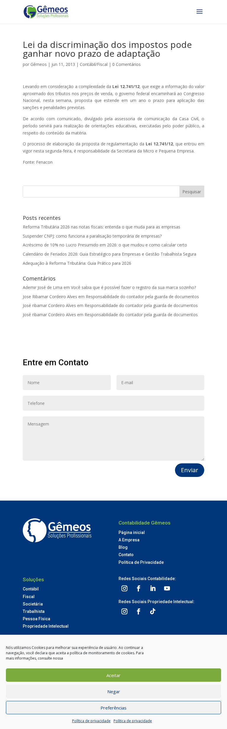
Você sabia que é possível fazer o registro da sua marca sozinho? (133, 287)
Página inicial (132, 532)
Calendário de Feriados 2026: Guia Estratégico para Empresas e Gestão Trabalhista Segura (109, 254)
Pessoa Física (36, 618)
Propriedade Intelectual (46, 626)
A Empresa (129, 540)
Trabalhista (34, 611)
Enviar (189, 470)
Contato (126, 554)
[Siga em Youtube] (167, 588)
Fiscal (29, 596)
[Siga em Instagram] (124, 588)
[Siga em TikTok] (153, 611)
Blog (123, 547)
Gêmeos (38, 64)
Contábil (31, 589)
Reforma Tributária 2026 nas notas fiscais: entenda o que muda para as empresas (101, 227)
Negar (113, 691)
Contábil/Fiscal (94, 64)
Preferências (113, 708)
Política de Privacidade (141, 562)
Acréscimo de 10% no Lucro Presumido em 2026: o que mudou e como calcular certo (105, 245)
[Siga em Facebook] (139, 588)
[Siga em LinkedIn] (153, 588)
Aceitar (113, 675)
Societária (33, 604)
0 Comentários (126, 64)
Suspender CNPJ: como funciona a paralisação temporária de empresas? (92, 236)
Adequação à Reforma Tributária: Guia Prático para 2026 (77, 263)
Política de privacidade (91, 720)
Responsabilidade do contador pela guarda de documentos (142, 296)
